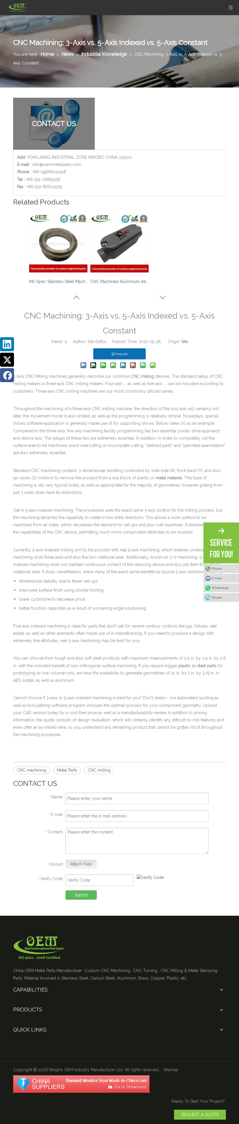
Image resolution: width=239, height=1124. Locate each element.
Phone (217, 569)
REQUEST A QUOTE (200, 1114)
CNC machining (31, 770)
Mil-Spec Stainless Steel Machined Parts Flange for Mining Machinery (58, 281)
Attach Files (81, 864)
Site (184, 341)
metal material (169, 478)
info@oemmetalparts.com (56, 164)
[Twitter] (7, 360)
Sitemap (170, 1069)
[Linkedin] (7, 344)
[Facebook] (7, 375)
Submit (81, 895)
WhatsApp (220, 588)
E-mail (217, 578)
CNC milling (142, 376)
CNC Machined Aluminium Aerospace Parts (119, 281)
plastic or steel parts (197, 665)
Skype (217, 597)
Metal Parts (67, 770)
